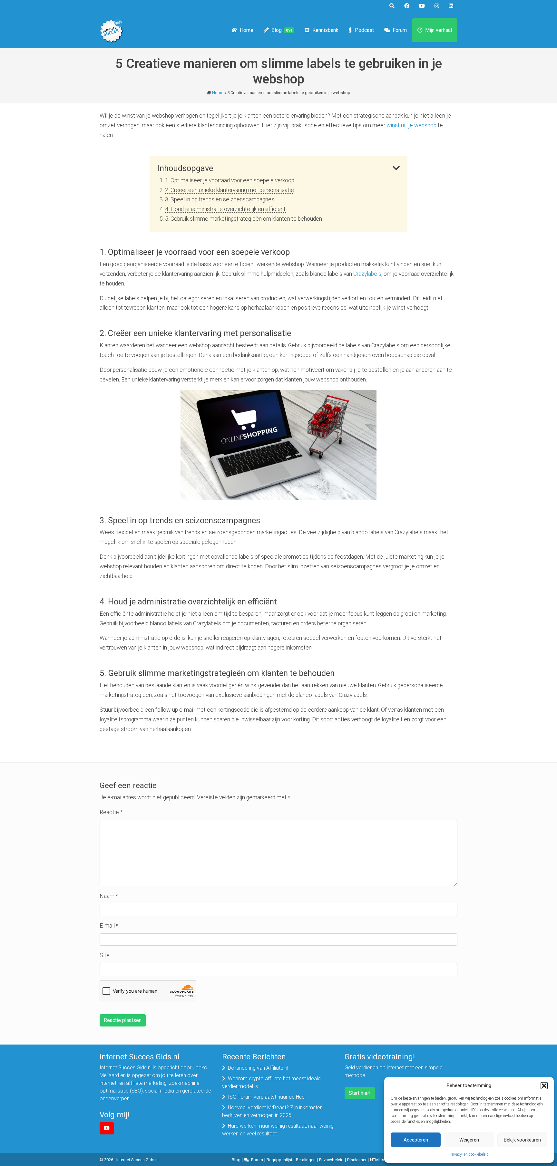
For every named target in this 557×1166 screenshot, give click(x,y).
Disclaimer (356, 1159)
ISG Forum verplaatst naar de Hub (266, 1097)
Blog (282, 30)
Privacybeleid (331, 1159)
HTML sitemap (383, 1159)
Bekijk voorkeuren (522, 1140)
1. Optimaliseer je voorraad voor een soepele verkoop (229, 180)
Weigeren (469, 1140)
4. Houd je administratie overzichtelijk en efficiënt (225, 209)
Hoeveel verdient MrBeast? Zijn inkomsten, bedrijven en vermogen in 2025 (273, 1111)
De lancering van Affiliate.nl (258, 1068)
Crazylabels (367, 274)
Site (105, 955)
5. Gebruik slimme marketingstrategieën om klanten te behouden (243, 219)
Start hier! (360, 1093)
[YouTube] (107, 1128)
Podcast (364, 30)
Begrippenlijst (279, 1159)
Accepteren (416, 1140)
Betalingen (306, 1159)
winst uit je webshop (411, 125)
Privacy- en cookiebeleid (469, 1154)
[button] (544, 1085)
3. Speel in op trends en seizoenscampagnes (219, 199)
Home (246, 30)
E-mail (109, 925)
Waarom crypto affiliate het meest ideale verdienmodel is (271, 1082)
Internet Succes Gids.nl (137, 1159)
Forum (400, 30)
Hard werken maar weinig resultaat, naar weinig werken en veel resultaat (278, 1130)
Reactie (111, 812)
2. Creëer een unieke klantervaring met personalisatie (229, 190)
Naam (109, 896)
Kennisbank (325, 30)
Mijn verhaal (438, 30)
